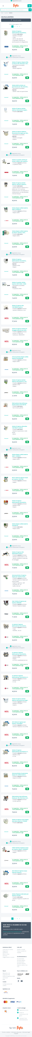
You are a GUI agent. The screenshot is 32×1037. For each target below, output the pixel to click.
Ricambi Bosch (20, 962)
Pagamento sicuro (16, 56)
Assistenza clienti (7, 947)
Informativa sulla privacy (16, 1032)
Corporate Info (6, 974)
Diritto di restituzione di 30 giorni (16, 57)
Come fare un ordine (8, 949)
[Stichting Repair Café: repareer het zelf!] (20, 975)
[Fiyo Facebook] (18, 981)
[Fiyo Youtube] (21, 981)
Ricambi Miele (20, 959)
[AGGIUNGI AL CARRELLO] (27, 49)
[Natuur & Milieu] (27, 974)
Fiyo (16, 6)
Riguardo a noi (6, 973)
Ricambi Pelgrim (21, 960)
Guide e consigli (21, 949)
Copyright (16, 1033)
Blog (4, 979)
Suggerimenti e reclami (8, 957)
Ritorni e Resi (6, 954)
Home (2, 12)
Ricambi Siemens (21, 963)
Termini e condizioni (6, 1032)
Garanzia (5, 955)
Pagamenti (5, 951)
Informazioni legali (26, 1032)
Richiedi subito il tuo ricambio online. (12, 931)
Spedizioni (5, 952)
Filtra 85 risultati (17, 20)
